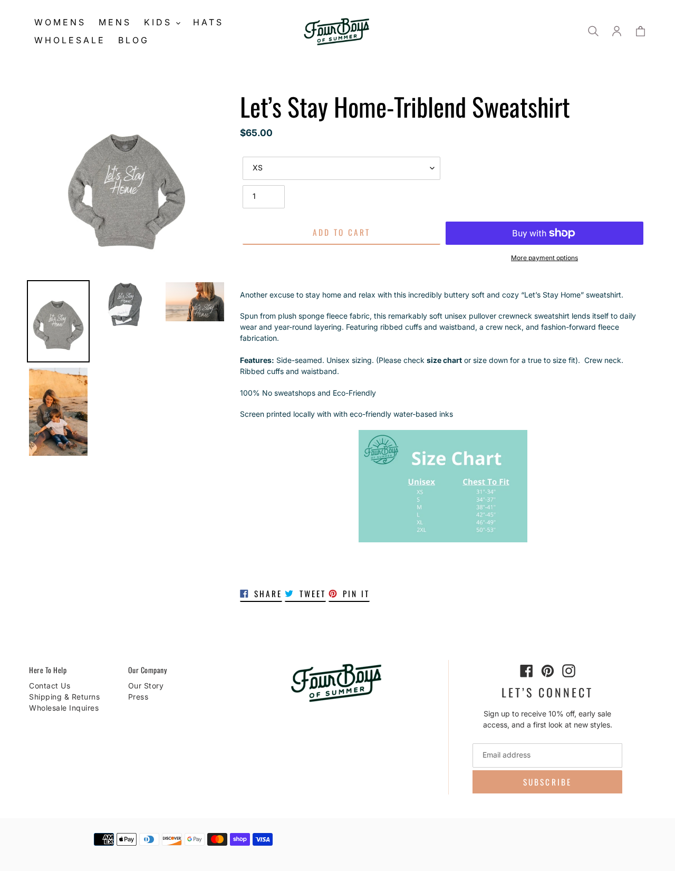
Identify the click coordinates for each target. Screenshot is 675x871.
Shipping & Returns (64, 696)
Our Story (146, 685)
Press (138, 696)
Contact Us (49, 685)
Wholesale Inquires (64, 707)
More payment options (544, 258)
